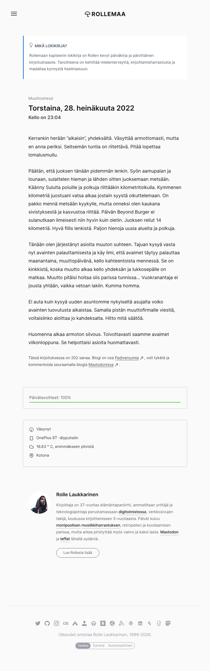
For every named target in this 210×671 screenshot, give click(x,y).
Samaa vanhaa (15, 577)
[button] (13, 14)
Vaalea (83, 645)
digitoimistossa (132, 512)
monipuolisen (68, 525)
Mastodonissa (100, 364)
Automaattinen (120, 645)
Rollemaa (109, 14)
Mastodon (169, 532)
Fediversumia (127, 358)
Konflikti (194, 577)
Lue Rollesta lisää (77, 553)
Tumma (98, 645)
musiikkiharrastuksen (100, 525)
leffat (65, 539)
